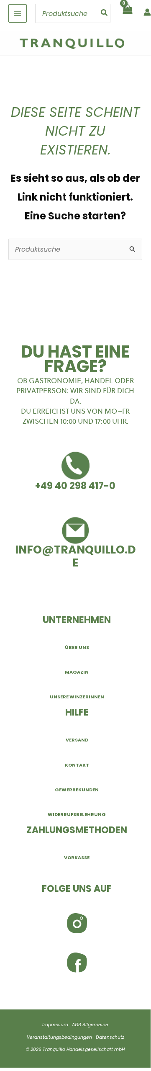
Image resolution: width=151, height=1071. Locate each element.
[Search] (104, 13)
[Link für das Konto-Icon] (147, 12)
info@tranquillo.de (75, 556)
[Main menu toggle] (17, 13)
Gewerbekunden (77, 789)
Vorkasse (77, 857)
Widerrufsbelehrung (77, 814)
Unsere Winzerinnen (77, 696)
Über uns (77, 647)
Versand (77, 739)
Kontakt (77, 765)
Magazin (77, 672)
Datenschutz (110, 1037)
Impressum (55, 1025)
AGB (76, 1025)
